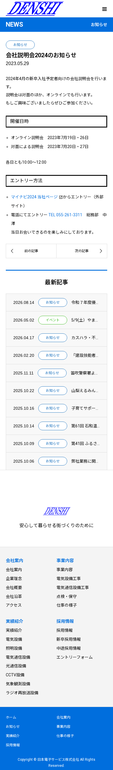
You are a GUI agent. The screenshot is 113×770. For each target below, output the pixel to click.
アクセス (14, 605)
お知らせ (20, 45)
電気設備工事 (69, 578)
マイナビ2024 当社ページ (34, 197)
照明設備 (14, 648)
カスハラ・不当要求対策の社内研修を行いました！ (85, 337)
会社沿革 (14, 596)
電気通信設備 (18, 657)
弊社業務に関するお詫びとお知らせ (85, 461)
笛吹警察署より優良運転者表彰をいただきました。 (85, 373)
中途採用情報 (69, 648)
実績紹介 (14, 630)
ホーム (11, 717)
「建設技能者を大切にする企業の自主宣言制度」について (85, 355)
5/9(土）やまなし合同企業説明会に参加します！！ (85, 320)
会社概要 (14, 587)
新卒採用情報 (69, 639)
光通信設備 (16, 666)
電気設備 (14, 639)
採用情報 (65, 630)
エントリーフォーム (75, 657)
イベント (53, 320)
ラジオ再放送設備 (22, 692)
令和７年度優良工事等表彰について (85, 302)
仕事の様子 (67, 605)
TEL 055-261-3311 (65, 215)
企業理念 (14, 578)
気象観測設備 (18, 684)
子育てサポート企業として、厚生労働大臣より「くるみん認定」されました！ (85, 408)
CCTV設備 (15, 675)
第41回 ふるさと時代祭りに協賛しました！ (85, 443)
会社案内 (14, 569)
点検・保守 (67, 596)
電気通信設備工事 (73, 587)
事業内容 (65, 569)
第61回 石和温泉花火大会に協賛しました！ (85, 426)
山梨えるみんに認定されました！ (85, 390)
